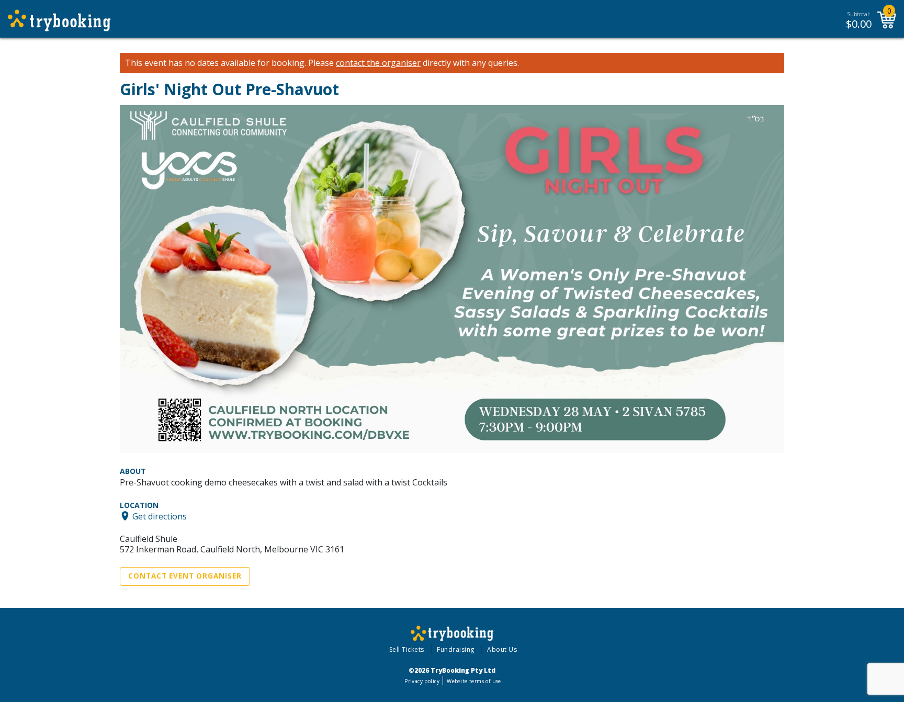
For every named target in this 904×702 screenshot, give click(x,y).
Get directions (159, 516)
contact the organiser (378, 63)
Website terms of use (474, 681)
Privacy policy (421, 681)
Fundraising (455, 649)
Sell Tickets (406, 649)
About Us (502, 649)
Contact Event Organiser (185, 576)
